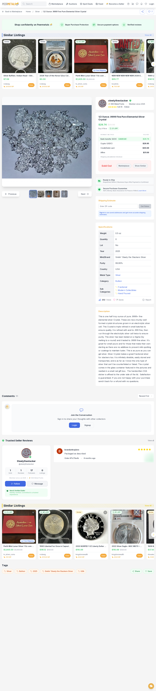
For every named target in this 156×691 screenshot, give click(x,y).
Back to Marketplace (13, 11)
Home (28, 11)
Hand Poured (124, 293)
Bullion (118, 281)
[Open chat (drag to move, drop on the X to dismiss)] (151, 686)
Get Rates (145, 206)
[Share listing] (142, 11)
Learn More (142, 191)
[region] (78, 64)
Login (74, 425)
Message (38, 483)
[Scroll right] (153, 64)
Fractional (122, 287)
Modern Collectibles (127, 290)
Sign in (102, 213)
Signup (87, 425)
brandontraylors (71, 449)
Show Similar (140, 166)
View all (151, 440)
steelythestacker (118, 100)
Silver (37, 11)
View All (148, 35)
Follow (126, 107)
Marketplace (124, 166)
